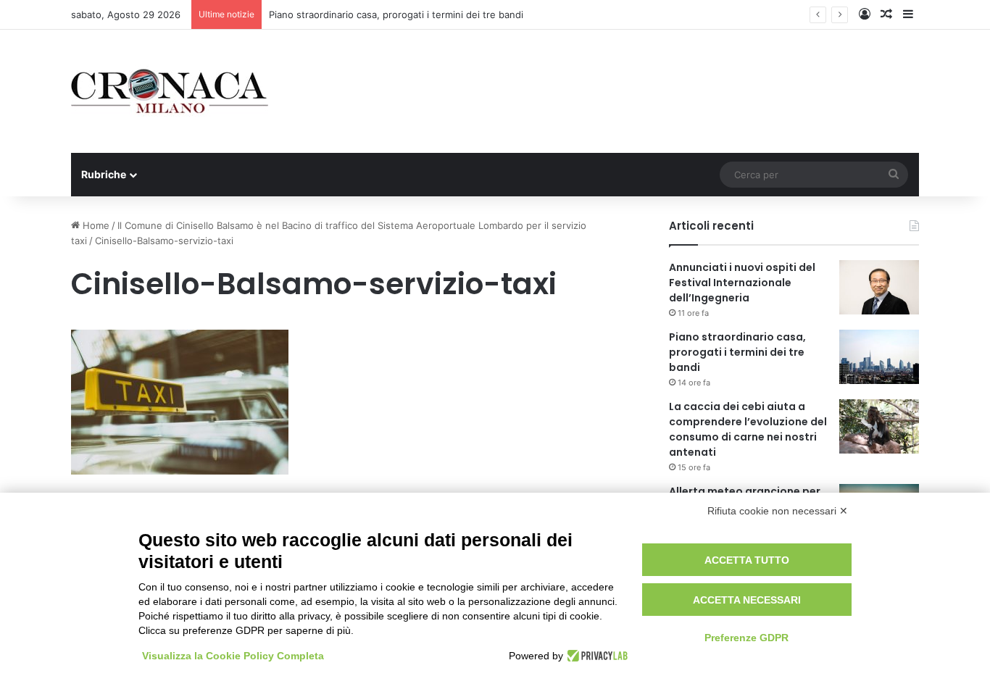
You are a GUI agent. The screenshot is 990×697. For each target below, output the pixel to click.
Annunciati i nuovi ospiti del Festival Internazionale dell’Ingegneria (742, 282)
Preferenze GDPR (746, 637)
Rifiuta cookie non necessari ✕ (777, 511)
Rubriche (103, 174)
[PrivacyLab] (595, 655)
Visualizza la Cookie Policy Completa (233, 655)
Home (94, 225)
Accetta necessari (747, 600)
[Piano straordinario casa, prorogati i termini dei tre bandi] (879, 357)
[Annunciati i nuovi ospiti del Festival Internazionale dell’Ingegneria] (879, 287)
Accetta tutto (746, 560)
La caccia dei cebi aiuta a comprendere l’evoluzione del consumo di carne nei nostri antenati (748, 429)
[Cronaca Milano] (169, 91)
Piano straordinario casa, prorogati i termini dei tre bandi (396, 14)
